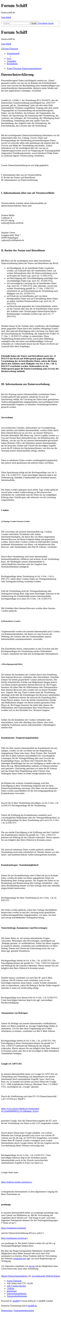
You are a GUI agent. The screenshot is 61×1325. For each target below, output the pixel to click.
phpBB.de (32, 1306)
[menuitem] (9, 58)
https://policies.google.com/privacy (16, 1182)
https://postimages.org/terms (13, 1228)
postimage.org (19, 1258)
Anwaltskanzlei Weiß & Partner (45, 1276)
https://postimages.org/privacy (14, 1238)
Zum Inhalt (6, 17)
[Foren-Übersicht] (9, 48)
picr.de (32, 1266)
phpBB (15, 1301)
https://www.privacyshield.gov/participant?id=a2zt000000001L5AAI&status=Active (20, 1109)
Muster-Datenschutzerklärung (14, 1276)
